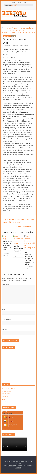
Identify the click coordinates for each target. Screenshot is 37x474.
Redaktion (15, 45)
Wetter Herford (5, 411)
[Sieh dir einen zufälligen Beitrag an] (13, 22)
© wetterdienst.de (6, 429)
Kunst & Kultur (6, 394)
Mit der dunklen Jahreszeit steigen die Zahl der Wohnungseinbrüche (29, 258)
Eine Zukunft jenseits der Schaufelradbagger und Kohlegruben (7, 246)
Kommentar (6, 284)
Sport (3, 399)
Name (4, 309)
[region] (18, 365)
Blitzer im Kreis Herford (8, 388)
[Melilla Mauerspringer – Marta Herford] (18, 236)
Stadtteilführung (6, 391)
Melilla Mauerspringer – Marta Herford (18, 249)
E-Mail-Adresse (7, 320)
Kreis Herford (7, 36)
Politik (13, 36)
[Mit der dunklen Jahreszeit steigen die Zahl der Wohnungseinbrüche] (29, 236)
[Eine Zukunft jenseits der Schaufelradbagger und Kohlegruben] (7, 236)
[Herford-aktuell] (3, 22)
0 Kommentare (24, 45)
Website (4, 330)
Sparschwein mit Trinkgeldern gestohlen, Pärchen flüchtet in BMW (18, 220)
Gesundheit (5, 396)
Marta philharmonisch (25, 226)
